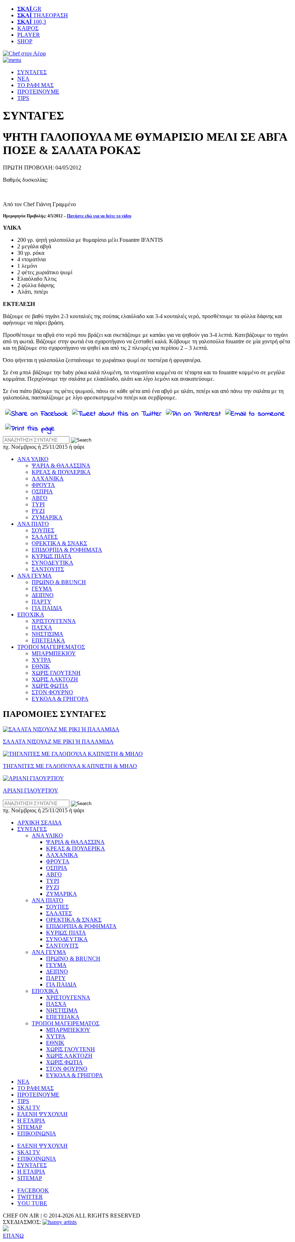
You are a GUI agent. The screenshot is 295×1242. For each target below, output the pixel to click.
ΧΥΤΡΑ (41, 660)
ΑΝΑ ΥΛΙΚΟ (33, 459)
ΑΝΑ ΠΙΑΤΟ (33, 524)
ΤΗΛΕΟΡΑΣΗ (42, 15)
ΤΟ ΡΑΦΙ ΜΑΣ (35, 85)
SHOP (24, 41)
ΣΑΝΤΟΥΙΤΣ (48, 569)
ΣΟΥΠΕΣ (43, 530)
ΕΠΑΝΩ (13, 1236)
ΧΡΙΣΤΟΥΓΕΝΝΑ (54, 621)
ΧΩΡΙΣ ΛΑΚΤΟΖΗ (55, 679)
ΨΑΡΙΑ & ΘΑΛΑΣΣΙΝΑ (61, 465)
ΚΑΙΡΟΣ (27, 28)
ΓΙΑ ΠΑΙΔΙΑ (47, 608)
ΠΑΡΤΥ (41, 602)
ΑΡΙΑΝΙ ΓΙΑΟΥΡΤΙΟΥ (30, 790)
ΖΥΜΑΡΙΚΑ (47, 517)
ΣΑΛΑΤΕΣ (45, 537)
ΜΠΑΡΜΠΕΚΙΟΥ (54, 653)
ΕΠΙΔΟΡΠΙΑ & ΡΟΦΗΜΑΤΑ (67, 550)
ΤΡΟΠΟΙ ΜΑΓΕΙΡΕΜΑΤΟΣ (51, 647)
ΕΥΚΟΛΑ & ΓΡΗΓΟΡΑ (60, 699)
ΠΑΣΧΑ (42, 627)
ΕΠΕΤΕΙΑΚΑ (48, 640)
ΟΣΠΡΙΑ (42, 491)
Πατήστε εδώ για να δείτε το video (99, 215)
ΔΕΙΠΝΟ (43, 595)
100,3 (31, 22)
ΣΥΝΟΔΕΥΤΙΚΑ (52, 563)
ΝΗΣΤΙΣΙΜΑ (47, 634)
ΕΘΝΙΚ (41, 666)
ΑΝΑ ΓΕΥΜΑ (34, 576)
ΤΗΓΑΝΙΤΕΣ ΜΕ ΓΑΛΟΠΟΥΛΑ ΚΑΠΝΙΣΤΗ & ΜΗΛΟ (70, 766)
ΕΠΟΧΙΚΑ (30, 614)
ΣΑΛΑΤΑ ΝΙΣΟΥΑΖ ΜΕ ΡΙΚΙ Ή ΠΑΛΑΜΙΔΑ (58, 742)
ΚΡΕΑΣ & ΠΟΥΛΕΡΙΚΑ (61, 472)
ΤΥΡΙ (38, 504)
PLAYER (28, 35)
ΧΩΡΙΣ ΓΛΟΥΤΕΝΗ (56, 673)
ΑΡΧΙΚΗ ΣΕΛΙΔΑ (39, 822)
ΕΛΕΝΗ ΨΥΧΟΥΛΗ (42, 1114)
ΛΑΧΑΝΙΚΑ (48, 478)
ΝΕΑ (23, 79)
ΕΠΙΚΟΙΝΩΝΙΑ (36, 1133)
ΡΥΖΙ (38, 511)
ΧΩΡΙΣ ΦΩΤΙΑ (50, 686)
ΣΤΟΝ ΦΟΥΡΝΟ (52, 692)
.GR (29, 9)
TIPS (23, 98)
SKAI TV (28, 1108)
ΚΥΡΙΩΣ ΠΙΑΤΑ (52, 556)
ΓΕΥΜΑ (42, 589)
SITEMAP (29, 1127)
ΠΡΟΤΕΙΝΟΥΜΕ (38, 92)
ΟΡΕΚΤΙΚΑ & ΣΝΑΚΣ (59, 543)
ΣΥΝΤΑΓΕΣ (32, 72)
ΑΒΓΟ (39, 498)
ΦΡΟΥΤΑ (43, 485)
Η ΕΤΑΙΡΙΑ (31, 1120)
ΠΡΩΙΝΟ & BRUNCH (59, 582)
